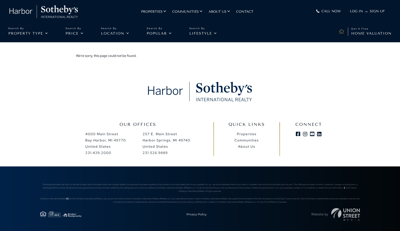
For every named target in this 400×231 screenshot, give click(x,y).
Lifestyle (200, 33)
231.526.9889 (155, 153)
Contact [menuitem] (244, 12)
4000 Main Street (105, 140)
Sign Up (377, 11)
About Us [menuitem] (246, 146)
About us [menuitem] (217, 12)
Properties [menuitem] (151, 12)
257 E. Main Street (166, 140)
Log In (356, 11)
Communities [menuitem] (185, 12)
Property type (25, 33)
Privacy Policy (196, 214)
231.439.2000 (98, 153)
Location (112, 33)
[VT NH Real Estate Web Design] (345, 214)
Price (72, 33)
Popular (157, 33)
